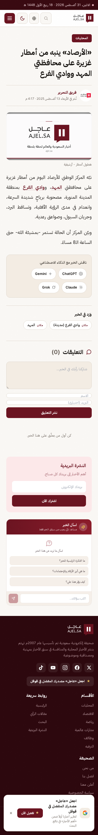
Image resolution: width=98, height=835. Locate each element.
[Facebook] (77, 667)
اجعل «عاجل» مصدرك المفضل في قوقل (60, 681)
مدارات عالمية (84, 730)
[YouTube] (53, 667)
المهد (56, 187)
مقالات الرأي (38, 713)
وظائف (89, 738)
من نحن (88, 768)
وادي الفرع (34, 187)
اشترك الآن (49, 500)
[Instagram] (65, 667)
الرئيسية (41, 705)
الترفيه (89, 746)
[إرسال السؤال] (13, 598)
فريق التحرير (67, 92)
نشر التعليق (49, 412)
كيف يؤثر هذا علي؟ (75, 582)
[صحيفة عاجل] (83, 18)
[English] (34, 18)
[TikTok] (41, 667)
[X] (89, 667)
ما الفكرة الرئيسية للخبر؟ (72, 560)
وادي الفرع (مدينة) (70, 325)
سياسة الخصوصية (81, 792)
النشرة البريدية (37, 730)
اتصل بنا (88, 776)
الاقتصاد (88, 713)
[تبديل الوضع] (22, 18)
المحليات (82, 38)
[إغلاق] (11, 813)
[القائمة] (9, 18)
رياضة (90, 722)
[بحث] (46, 18)
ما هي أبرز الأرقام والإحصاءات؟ (69, 571)
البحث (42, 722)
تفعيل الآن (30, 813)
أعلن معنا (87, 784)
